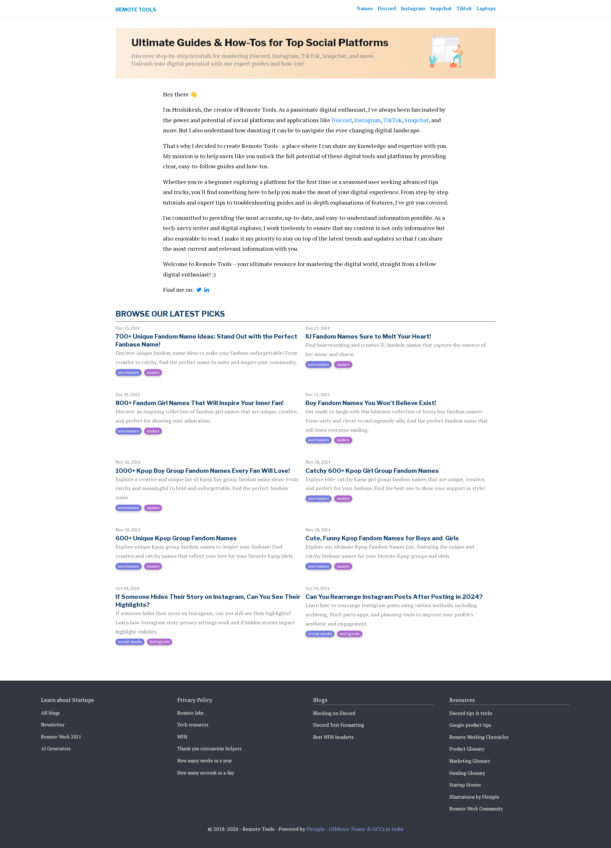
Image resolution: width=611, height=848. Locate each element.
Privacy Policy (194, 700)
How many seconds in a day (205, 773)
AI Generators (56, 749)
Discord (387, 8)
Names (365, 8)
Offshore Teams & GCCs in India (366, 828)
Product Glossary (466, 749)
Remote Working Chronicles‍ (479, 737)
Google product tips (470, 725)
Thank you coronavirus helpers (209, 749)
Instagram (413, 8)
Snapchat (441, 8)
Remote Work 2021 (61, 737)
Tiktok (464, 8)
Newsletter (53, 725)
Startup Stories (465, 785)
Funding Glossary (467, 773)
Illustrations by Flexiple (474, 797)
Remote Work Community (476, 809)
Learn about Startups (67, 700)
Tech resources (192, 725)
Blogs (320, 700)
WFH (182, 737)
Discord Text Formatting (338, 725)
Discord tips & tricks (470, 713)
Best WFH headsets (333, 737)
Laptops (486, 8)
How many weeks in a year (204, 761)
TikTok (392, 120)
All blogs (50, 713)
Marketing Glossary (469, 761)
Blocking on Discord (334, 713)
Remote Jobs (190, 713)
